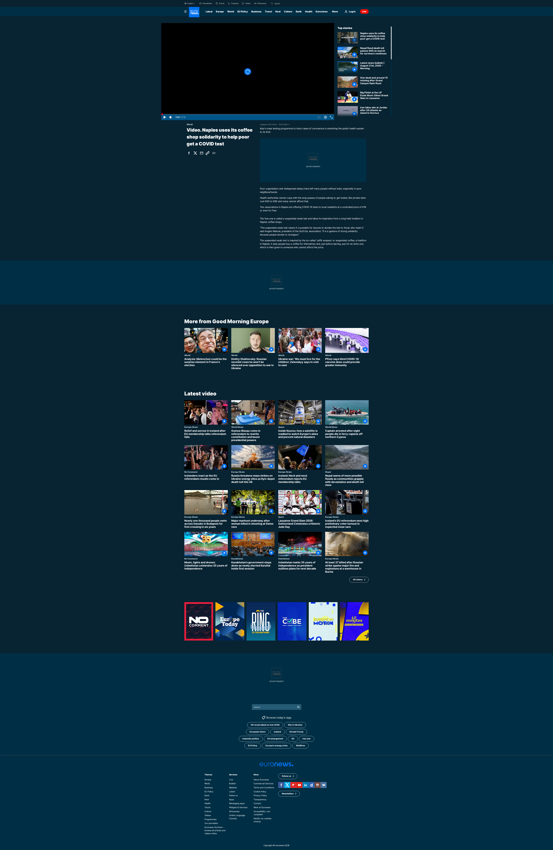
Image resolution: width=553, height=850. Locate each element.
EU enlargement (275, 738)
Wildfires (300, 745)
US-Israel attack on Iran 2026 (265, 725)
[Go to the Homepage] (194, 12)
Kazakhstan (237, 559)
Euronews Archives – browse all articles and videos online (215, 830)
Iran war (307, 738)
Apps (231, 799)
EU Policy (242, 11)
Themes (208, 774)
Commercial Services (263, 783)
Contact (257, 803)
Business (256, 11)
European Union (258, 731)
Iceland (277, 731)
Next (278, 11)
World (230, 11)
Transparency (260, 799)
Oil (292, 738)
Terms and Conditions (264, 787)
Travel (268, 11)
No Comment (191, 472)
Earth (299, 11)
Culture (288, 11)
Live (364, 11)
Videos (207, 815)
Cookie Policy (260, 791)
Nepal (328, 472)
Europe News (191, 427)
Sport (281, 517)
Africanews (234, 811)
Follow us (233, 795)
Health (308, 11)
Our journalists (211, 823)
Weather (233, 787)
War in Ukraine (295, 725)
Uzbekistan (284, 559)
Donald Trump (296, 731)
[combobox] (286, 3)
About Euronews (261, 779)
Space (281, 427)
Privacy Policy (260, 795)
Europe (220, 11)
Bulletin (232, 783)
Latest (209, 11)
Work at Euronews (262, 807)
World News (237, 427)
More (256, 774)
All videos (358, 579)
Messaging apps (237, 803)
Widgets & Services (238, 807)
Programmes (210, 819)
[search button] (272, 3)
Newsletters (288, 793)
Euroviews (321, 11)
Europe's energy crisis (277, 745)
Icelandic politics (250, 738)
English (190, 3)
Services (233, 774)
